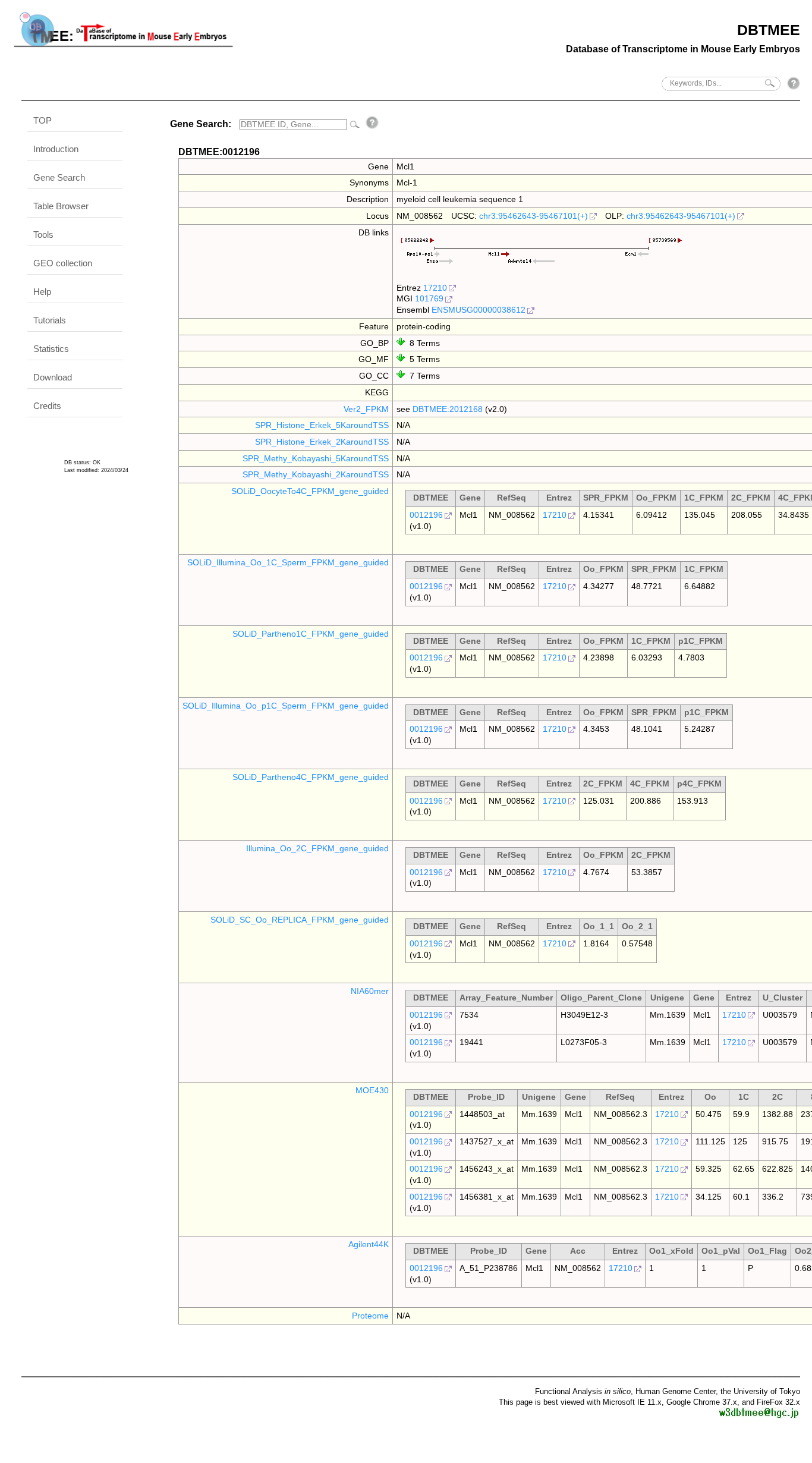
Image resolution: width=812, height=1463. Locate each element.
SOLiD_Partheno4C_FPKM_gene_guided (310, 777)
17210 (435, 287)
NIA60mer (370, 991)
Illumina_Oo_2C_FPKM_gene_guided (317, 848)
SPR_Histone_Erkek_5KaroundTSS (322, 425)
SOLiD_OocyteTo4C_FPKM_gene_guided (310, 491)
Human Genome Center (675, 1391)
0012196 (426, 515)
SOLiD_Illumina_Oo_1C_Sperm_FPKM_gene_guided (288, 562)
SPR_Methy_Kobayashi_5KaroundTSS (316, 458)
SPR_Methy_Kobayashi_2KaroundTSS (316, 474)
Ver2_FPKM (366, 409)
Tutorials (49, 320)
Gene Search (59, 177)
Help (42, 292)
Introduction (55, 149)
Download (52, 377)
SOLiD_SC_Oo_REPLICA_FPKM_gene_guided (299, 919)
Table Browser (61, 206)
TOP (42, 120)
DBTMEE (768, 29)
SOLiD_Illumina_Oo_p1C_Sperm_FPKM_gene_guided (285, 705)
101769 (429, 298)
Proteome (370, 1315)
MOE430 (372, 1090)
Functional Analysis (583, 1391)
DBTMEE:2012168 (448, 409)
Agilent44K (368, 1244)
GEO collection (62, 263)
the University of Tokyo (760, 1391)
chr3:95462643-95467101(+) (533, 216)
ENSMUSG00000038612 (478, 309)
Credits (47, 406)
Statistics (51, 349)
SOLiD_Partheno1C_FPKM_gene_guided (310, 633)
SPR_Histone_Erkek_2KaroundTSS (322, 441)
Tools (43, 234)
